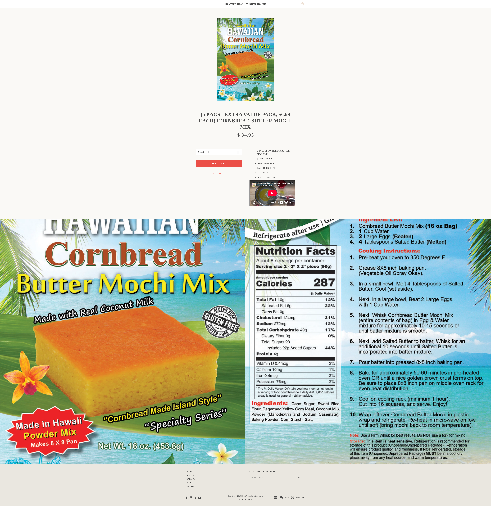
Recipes (190, 486)
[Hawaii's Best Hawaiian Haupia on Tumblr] (195, 497)
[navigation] (188, 4)
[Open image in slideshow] (245, 59)
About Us (191, 475)
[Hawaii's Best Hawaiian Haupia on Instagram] (191, 497)
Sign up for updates (262, 471)
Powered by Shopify (246, 499)
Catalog (191, 479)
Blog (189, 483)
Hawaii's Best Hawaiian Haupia (245, 4)
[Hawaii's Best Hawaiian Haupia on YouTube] (199, 497)
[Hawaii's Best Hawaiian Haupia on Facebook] (186, 497)
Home (189, 471)
